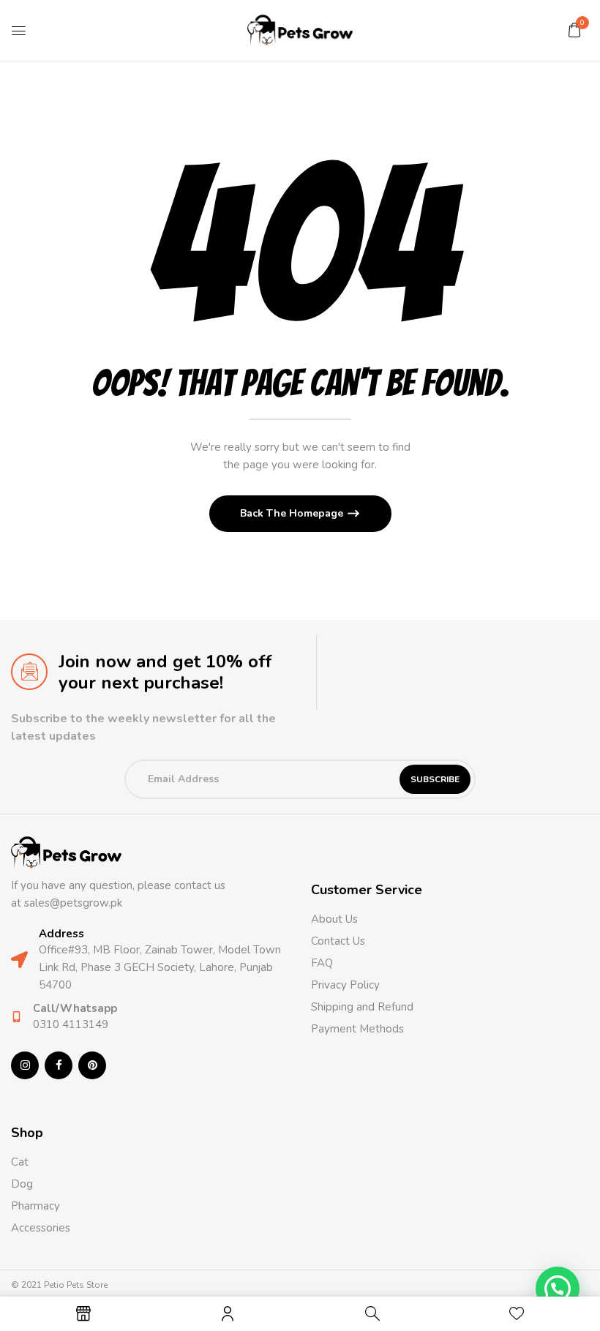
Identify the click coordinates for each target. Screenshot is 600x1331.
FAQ (322, 963)
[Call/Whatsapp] (16, 1016)
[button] (574, 30)
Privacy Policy (345, 985)
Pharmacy (37, 1206)
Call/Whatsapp (75, 1008)
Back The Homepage (293, 513)
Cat (20, 1162)
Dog (22, 1184)
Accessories (40, 1228)
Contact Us (338, 941)
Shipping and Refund (362, 1007)
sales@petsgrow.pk (73, 903)
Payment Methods (357, 1028)
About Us (334, 919)
